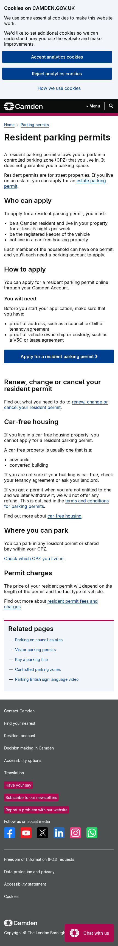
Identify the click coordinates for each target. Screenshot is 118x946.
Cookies (11, 896)
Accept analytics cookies (57, 57)
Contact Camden (19, 711)
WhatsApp (91, 832)
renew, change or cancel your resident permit (56, 404)
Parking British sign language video (46, 679)
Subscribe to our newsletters (31, 797)
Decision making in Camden (29, 748)
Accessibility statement (25, 884)
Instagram (75, 832)
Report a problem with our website (36, 809)
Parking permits (35, 124)
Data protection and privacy (29, 871)
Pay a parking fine (31, 659)
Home (9, 124)
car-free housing (64, 516)
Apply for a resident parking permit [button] (57, 356)
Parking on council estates (39, 639)
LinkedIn (59, 832)
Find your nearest (19, 723)
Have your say (18, 785)
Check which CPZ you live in (33, 558)
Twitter (42, 832)
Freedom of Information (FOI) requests (39, 859)
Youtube (26, 832)
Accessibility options (22, 760)
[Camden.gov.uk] (23, 106)
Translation (14, 772)
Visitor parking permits (35, 649)
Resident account (19, 735)
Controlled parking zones (38, 669)
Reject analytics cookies (57, 73)
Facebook (9, 832)
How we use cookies (59, 88)
